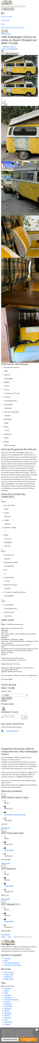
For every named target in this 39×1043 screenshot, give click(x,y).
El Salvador (8, 1004)
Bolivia (6, 991)
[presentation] (1, 99)
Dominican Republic (11, 1000)
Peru (6, 1020)
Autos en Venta (6, 17)
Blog (2, 24)
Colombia (7, 995)
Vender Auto (5, 20)
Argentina (7, 988)
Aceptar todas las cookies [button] (29, 1039)
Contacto (7, 958)
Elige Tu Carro (9, 972)
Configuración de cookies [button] (10, 1039)
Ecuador (7, 1002)
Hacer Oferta (6, 698)
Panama (7, 1015)
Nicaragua (8, 1013)
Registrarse (8, 977)
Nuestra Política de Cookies (18, 1036)
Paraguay (7, 1017)
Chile (6, 993)
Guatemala (8, 1006)
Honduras (7, 1008)
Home (3, 937)
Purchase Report (12, 731)
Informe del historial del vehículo (13, 28)
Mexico (6, 1011)
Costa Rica (8, 997)
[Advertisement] (19, 740)
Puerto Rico (8, 1022)
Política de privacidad (11, 963)
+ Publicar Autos (8, 9)
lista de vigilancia (11, 54)
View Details (5, 828)
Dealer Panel (8, 979)
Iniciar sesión (6, 33)
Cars (9, 937)
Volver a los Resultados (9, 49)
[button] (36, 1030)
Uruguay (7, 1024)
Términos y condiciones (12, 965)
